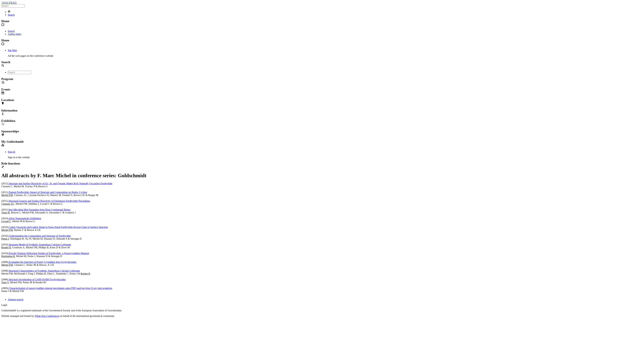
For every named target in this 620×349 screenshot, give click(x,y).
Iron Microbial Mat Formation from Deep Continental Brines (39, 209)
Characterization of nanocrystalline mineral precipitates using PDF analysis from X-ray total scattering (60, 288)
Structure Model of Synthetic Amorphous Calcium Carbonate (39, 244)
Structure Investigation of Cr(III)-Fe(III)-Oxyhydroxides (37, 279)
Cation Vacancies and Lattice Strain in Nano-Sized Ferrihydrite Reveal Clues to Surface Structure (58, 227)
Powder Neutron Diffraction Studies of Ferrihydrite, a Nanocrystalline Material (48, 253)
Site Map (12, 50)
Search (11, 14)
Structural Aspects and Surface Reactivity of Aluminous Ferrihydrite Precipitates (49, 201)
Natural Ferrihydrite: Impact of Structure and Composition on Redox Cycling (47, 192)
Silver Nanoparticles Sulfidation (24, 218)
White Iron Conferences (47, 316)
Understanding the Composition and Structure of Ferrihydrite (39, 235)
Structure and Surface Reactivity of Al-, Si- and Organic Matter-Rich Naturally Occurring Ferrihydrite (60, 183)
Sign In (11, 151)
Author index (14, 34)
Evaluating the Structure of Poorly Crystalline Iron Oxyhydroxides (42, 262)
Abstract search (15, 299)
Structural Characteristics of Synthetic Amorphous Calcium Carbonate (44, 270)
